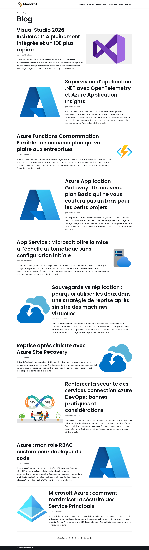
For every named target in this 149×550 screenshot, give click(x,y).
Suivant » (88, 538)
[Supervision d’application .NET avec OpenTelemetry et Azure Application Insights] (40, 117)
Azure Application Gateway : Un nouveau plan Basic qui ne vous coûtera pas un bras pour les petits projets (97, 194)
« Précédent (62, 538)
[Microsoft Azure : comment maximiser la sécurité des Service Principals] (32, 523)
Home (19, 13)
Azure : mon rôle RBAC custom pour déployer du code (49, 451)
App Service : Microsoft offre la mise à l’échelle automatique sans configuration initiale (62, 249)
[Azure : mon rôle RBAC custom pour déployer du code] (109, 477)
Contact (128, 4)
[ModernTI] (27, 4)
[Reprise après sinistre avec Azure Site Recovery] (115, 371)
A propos (90, 4)
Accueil (82, 4)
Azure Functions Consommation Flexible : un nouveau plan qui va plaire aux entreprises (59, 143)
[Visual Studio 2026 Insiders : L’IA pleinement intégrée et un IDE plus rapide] (109, 63)
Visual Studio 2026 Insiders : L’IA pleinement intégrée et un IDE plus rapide (48, 39)
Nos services (101, 4)
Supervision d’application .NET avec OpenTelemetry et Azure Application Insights (98, 91)
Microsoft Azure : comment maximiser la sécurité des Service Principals (83, 499)
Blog (121, 4)
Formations (112, 4)
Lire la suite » (68, 68)
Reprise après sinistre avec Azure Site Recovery (51, 349)
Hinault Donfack (26, 55)
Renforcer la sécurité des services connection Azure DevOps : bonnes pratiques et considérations (98, 397)
